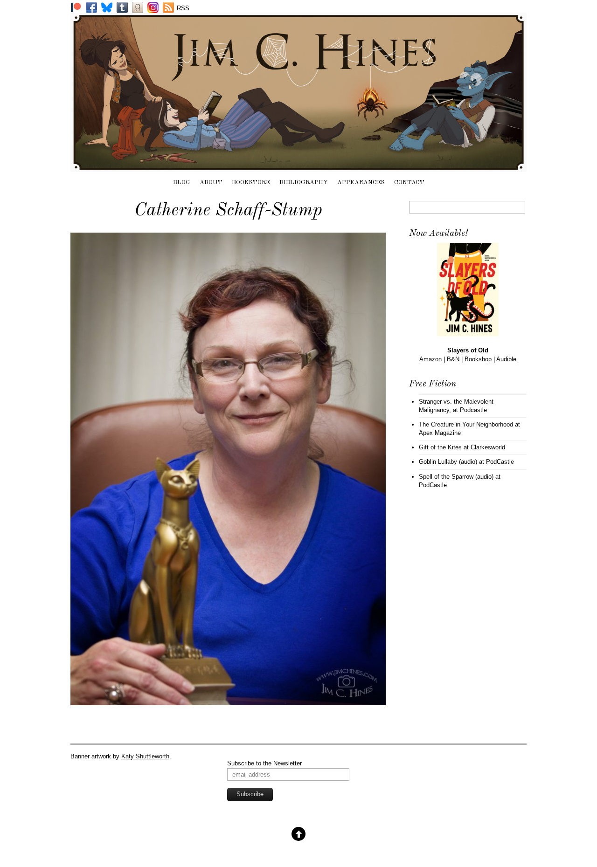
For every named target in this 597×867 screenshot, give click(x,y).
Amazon (430, 359)
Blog (181, 182)
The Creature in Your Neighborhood (466, 424)
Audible (506, 359)
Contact (409, 182)
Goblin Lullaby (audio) (448, 461)
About (211, 182)
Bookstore (251, 182)
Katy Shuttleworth (145, 756)
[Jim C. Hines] (298, 167)
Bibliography (303, 182)
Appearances (361, 182)
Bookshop (478, 359)
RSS (183, 8)
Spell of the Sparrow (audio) (456, 476)
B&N (453, 359)
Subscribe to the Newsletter (264, 763)
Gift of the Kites (440, 447)
